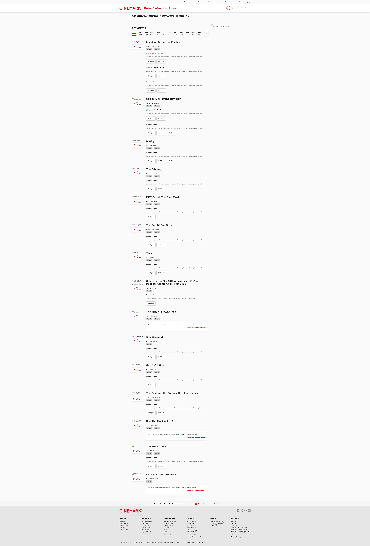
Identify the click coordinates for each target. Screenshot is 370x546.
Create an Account (244, 8)
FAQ (187, 529)
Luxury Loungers (169, 525)
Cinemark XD (123, 529)
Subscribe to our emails (207, 504)
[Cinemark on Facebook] (238, 510)
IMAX (165, 531)
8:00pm (151, 161)
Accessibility (168, 535)
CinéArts (122, 527)
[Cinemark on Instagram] (249, 510)
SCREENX (167, 533)
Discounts (145, 523)
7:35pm (151, 217)
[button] (134, 2)
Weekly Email (146, 525)
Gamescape (190, 523)
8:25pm (161, 245)
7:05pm (151, 90)
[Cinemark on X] (241, 510)
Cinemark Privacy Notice (239, 529)
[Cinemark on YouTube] (245, 510)
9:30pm (161, 76)
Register (233, 523)
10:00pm (161, 90)
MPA (190, 531)
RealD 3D (167, 527)
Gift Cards (186, 2)
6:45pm (151, 133)
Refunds (234, 525)
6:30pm (151, 76)
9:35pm (161, 413)
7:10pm (150, 466)
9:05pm (161, 273)
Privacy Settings (236, 537)
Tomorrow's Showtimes (196, 328)
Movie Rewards (170, 8)
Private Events (216, 2)
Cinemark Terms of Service (240, 531)
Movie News (227, 2)
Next (206, 33)
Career (216, 521)
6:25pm (151, 189)
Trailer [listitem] (157, 49)
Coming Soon (124, 525)
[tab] (134, 33)
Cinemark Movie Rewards (239, 527)
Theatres (157, 8)
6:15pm (150, 118)
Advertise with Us (192, 535)
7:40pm (151, 61)
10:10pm (171, 133)
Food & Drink (196, 2)
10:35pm (161, 61)
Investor (192, 537)
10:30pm (161, 357)
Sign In (233, 8)
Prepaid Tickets (147, 527)
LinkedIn (212, 525)
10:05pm (161, 161)
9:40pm (161, 118)
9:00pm (161, 133)
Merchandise (206, 2)
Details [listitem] (149, 49)
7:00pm (151, 303)
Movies (147, 8)
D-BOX (166, 529)
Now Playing (123, 523)
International (190, 533)
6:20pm (151, 273)
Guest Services (237, 2)
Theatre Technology (170, 521)
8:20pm (151, 245)
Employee (215, 523)
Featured (122, 521)
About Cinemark (191, 521)
